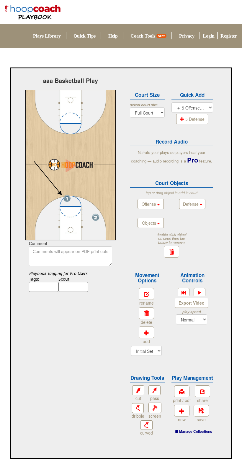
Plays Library (47, 35)
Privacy (186, 35)
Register (228, 35)
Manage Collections (195, 431)
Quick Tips (84, 35)
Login (209, 35)
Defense (191, 204)
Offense (149, 204)
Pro (192, 160)
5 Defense (194, 119)
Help (113, 35)
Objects (149, 223)
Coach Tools (147, 35)
